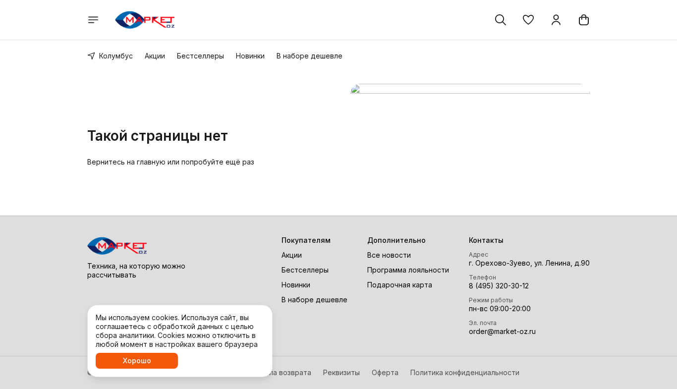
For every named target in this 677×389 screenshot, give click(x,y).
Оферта (385, 372)
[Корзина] (584, 20)
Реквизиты (341, 372)
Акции (155, 56)
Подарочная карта (399, 284)
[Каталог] (93, 20)
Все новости (389, 255)
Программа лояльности (408, 270)
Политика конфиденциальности (464, 372)
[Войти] (556, 20)
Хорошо (137, 360)
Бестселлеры (200, 56)
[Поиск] (501, 20)
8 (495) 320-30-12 (499, 285)
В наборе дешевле (309, 56)
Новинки (250, 56)
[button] (528, 20)
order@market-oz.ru (502, 331)
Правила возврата (279, 372)
